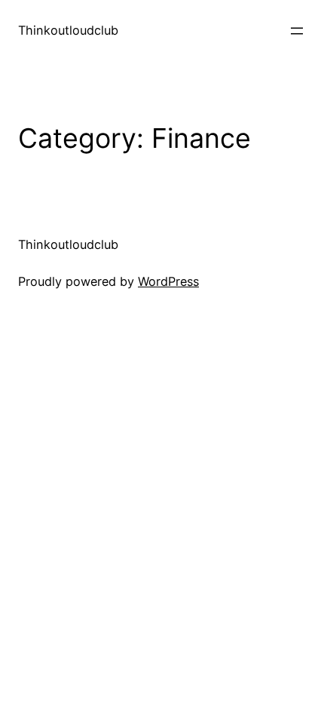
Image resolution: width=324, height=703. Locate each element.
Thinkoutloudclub (68, 30)
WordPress (168, 281)
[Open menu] (297, 31)
